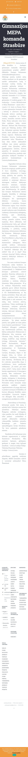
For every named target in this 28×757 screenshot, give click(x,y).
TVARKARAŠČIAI (22, 598)
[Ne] (26, 752)
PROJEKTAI (4, 670)
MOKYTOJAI (22, 573)
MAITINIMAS (13, 599)
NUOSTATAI (4, 652)
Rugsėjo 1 (5, 611)
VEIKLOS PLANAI (4, 649)
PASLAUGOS (5, 672)
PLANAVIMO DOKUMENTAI (5, 660)
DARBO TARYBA (21, 578)
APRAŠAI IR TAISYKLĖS (4, 656)
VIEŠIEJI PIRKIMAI (13, 602)
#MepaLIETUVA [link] (8, 63)
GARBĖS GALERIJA (13, 619)
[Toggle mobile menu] (25, 17)
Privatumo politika (16, 752)
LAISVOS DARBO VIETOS (13, 584)
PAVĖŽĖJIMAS (14, 579)
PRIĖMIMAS (13, 577)
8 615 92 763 (20, 705)
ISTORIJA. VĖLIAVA (13, 572)
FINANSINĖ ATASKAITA (13, 606)
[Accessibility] (26, 7)
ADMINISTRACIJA (22, 570)
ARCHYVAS (13, 624)
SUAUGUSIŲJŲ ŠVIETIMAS (22, 605)
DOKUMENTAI (22, 609)
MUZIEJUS (13, 575)
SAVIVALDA (22, 581)
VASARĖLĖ (5, 617)
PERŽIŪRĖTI (13, 636)
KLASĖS (21, 575)
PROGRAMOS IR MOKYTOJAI (22, 601)
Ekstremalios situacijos (5, 624)
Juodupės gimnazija (7, 703)
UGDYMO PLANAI (4, 675)
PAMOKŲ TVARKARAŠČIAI (5, 679)
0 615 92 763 (6, 585)
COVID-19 (13, 626)
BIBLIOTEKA (22, 584)
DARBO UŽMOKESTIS (14, 596)
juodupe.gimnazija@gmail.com (6, 592)
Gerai (14, 755)
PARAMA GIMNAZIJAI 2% (13, 590)
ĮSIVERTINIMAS (5, 667)
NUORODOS (14, 622)
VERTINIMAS (5, 683)
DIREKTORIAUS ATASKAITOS (5, 664)
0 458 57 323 (6, 589)
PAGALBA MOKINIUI (21, 587)
